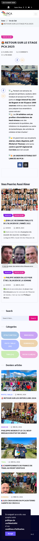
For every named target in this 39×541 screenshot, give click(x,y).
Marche (29, 335)
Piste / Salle (10, 344)
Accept (10, 534)
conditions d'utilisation (14, 529)
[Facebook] (20, 164)
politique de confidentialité (11, 521)
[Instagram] (25, 164)
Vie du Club (13, 21)
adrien (8, 228)
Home (3, 21)
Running (29, 343)
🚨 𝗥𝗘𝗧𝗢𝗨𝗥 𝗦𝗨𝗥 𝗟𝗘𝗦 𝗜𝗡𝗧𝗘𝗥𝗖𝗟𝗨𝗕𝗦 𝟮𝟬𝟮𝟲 (18, 398)
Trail (10, 354)
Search (33, 318)
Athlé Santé (10, 335)
